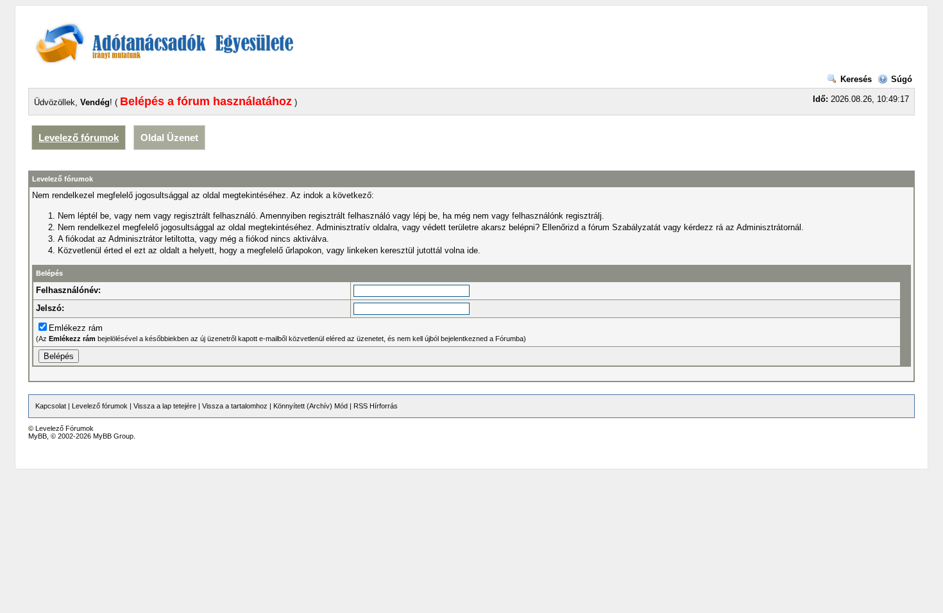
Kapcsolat (50, 406)
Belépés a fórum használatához (206, 101)
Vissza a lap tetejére (164, 406)
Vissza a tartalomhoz (235, 406)
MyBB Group (113, 436)
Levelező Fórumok (64, 428)
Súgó (901, 79)
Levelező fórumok (78, 137)
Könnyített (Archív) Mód (310, 406)
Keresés (856, 79)
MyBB (37, 436)
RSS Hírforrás (375, 406)
